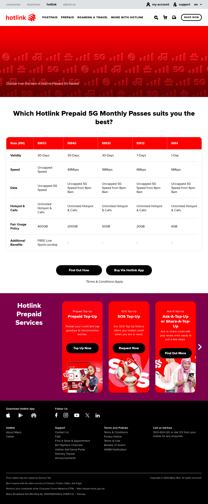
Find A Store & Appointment (72, 441)
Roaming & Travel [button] (92, 17)
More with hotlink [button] (127, 17)
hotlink (52, 4)
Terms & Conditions (116, 432)
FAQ (58, 436)
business (33, 4)
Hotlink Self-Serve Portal (70, 449)
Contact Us (62, 432)
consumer (13, 4)
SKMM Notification (115, 449)
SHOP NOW (191, 17)
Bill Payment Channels (69, 445)
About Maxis (13, 432)
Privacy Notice (113, 436)
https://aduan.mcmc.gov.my (91, 488)
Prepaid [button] (67, 17)
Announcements (65, 458)
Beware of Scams (114, 445)
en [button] (196, 4)
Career (10, 436)
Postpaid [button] (50, 17)
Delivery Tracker (65, 454)
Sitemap (81, 494)
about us (69, 4)
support (184, 4)
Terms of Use (112, 441)
